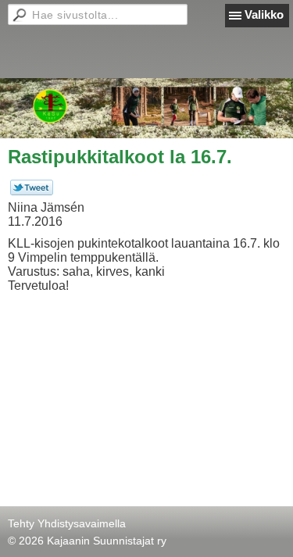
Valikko (264, 14)
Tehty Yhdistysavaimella (67, 523)
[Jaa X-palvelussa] (31, 191)
